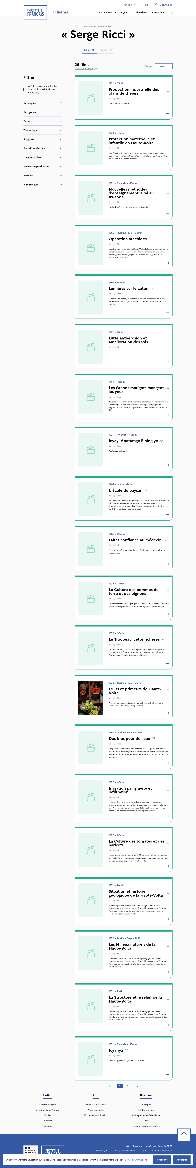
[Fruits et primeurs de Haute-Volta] (167, 713)
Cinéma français (47, 1104)
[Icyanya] (167, 1074)
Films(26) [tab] (89, 50)
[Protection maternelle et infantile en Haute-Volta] (167, 163)
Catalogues (105, 12)
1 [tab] (119, 1086)
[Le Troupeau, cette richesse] (167, 663)
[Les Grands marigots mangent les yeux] (167, 415)
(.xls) (86, 68)
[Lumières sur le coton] (167, 312)
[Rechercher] (171, 12)
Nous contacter (96, 1109)
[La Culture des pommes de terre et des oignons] (167, 613)
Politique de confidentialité (146, 1115)
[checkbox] (24, 89)
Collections (140, 12)
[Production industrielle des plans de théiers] (167, 113)
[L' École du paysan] (167, 514)
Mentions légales (146, 1109)
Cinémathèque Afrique (47, 1109)
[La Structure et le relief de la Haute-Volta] (167, 1024)
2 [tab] (127, 1086)
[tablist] (98, 50)
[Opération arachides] (167, 263)
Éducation (158, 12)
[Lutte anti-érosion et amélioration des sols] (167, 362)
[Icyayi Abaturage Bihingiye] (167, 465)
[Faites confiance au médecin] (167, 564)
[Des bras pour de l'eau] (167, 762)
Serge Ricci (116, 98)
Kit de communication (95, 1115)
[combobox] (129, 4)
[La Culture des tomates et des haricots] (167, 865)
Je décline (162, 1159)
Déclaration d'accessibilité (146, 1125)
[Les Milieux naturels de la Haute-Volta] (167, 971)
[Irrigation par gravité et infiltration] (167, 815)
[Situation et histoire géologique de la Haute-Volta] (167, 918)
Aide (145, 4)
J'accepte (181, 1159)
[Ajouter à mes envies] (168, 91)
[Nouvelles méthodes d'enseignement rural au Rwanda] (167, 213)
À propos (146, 1104)
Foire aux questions (96, 1104)
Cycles (125, 12)
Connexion (166, 4)
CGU (146, 1120)
